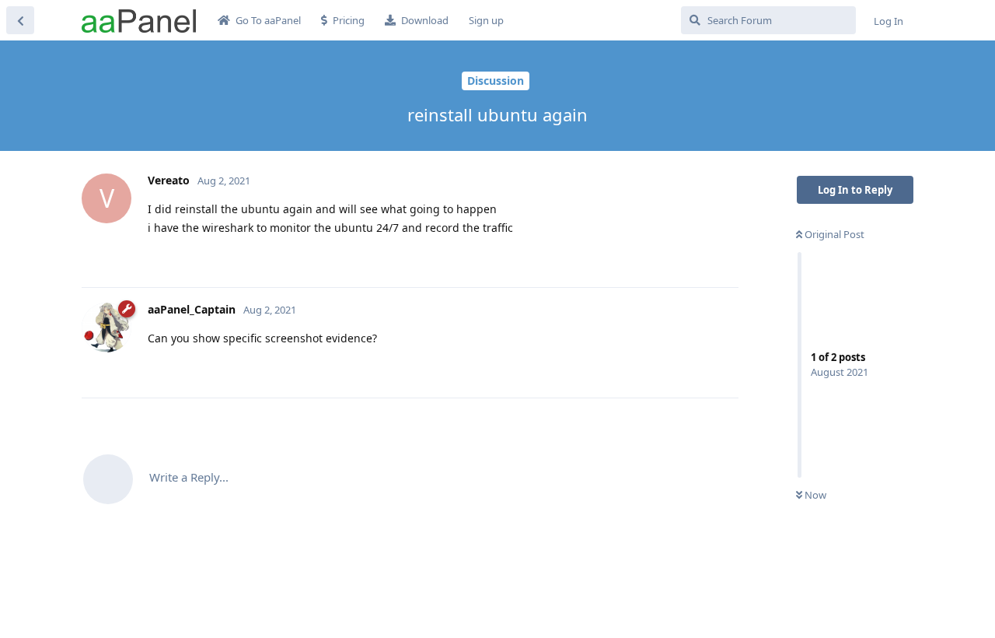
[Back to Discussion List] (20, 20)
